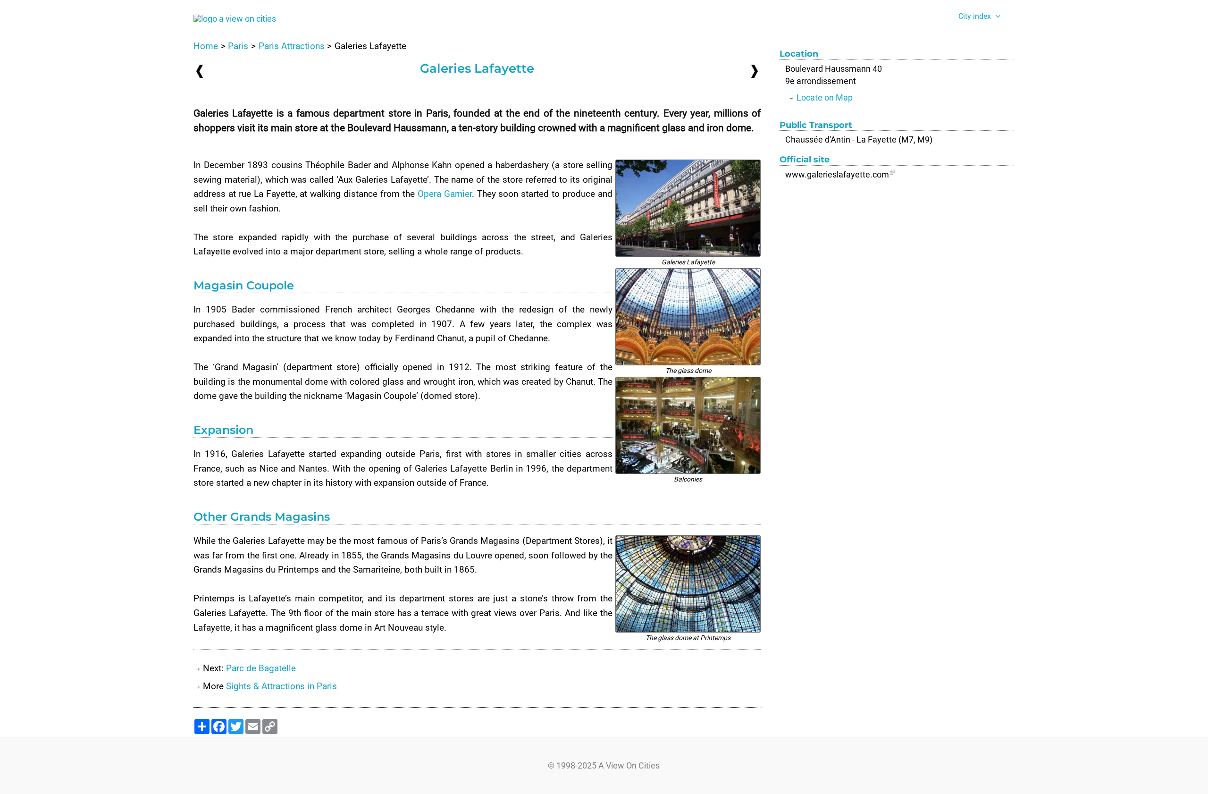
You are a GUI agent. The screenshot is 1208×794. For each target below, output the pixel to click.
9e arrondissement (820, 81)
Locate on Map (825, 97)
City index (974, 16)
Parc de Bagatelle (261, 668)
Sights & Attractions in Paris (281, 686)
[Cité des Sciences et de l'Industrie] (199, 71)
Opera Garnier (445, 193)
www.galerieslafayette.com (837, 174)
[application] (995, 16)
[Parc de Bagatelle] (754, 70)
